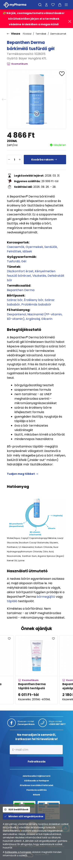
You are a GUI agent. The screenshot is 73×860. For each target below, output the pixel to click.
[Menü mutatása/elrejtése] (67, 4)
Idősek (27, 251)
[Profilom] (46, 4)
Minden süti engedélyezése (25, 816)
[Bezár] (69, 21)
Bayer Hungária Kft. (33, 58)
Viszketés (39, 276)
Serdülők (50, 247)
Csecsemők (15, 247)
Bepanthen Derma (20, 290)
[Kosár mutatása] (59, 4)
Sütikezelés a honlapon (18, 852)
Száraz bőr (15, 300)
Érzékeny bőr (33, 300)
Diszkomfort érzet (20, 271)
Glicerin (46, 319)
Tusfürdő (13, 261)
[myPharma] (18, 4)
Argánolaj (33, 319)
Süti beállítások (18, 809)
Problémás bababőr (36, 304)
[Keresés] (39, 4)
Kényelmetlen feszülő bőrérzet (31, 273)
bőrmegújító (46, 597)
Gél (23, 261)
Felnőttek (14, 251)
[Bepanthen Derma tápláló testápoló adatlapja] (36, 669)
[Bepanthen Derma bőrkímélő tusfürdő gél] (36, 99)
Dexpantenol (16, 314)
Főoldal (27, 33)
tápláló (12, 601)
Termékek (41, 33)
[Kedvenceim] (53, 4)
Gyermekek (34, 247)
